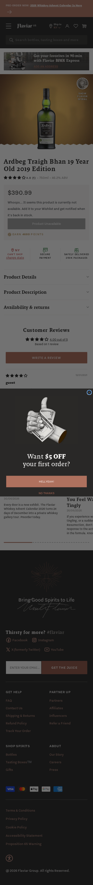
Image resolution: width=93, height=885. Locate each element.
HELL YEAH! (46, 481)
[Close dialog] (89, 392)
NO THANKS (47, 492)
